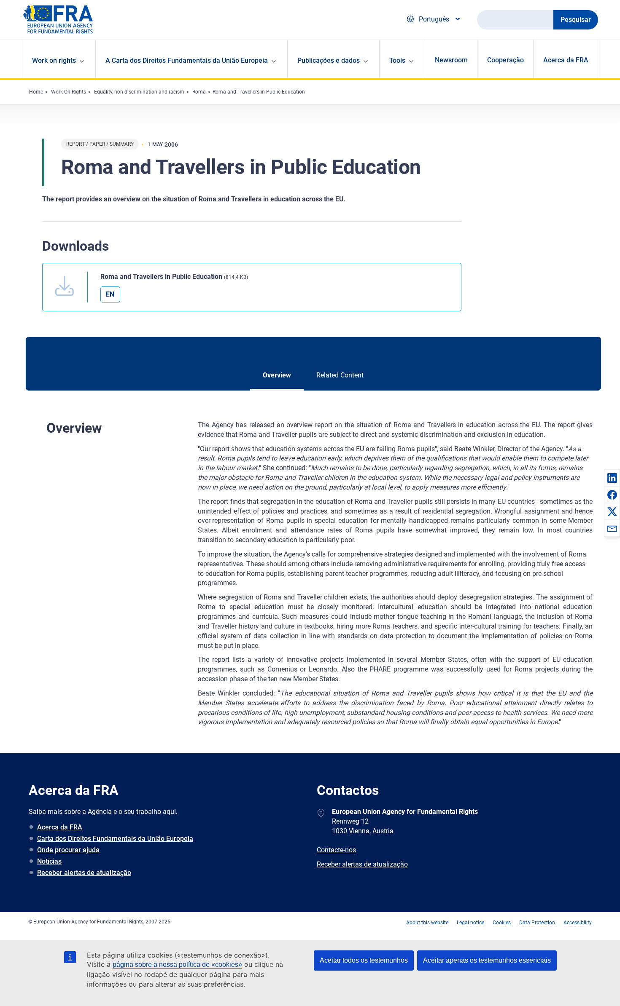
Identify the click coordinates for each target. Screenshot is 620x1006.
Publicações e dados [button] (328, 60)
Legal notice (470, 923)
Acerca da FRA (565, 60)
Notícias (49, 861)
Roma (199, 92)
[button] (612, 477)
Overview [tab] (277, 375)
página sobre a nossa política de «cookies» (177, 964)
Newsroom (451, 60)
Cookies (502, 923)
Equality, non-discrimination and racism (139, 92)
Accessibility (577, 923)
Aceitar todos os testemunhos (364, 960)
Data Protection (537, 923)
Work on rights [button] (54, 60)
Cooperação (505, 60)
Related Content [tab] (340, 375)
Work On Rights (68, 92)
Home (36, 92)
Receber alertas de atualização (84, 873)
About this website (427, 923)
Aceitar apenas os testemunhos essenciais (487, 960)
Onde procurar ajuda (68, 850)
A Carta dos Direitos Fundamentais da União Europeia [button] (186, 60)
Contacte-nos (336, 850)
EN (110, 294)
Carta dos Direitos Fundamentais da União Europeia (115, 839)
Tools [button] (397, 60)
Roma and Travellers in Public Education (259, 92)
